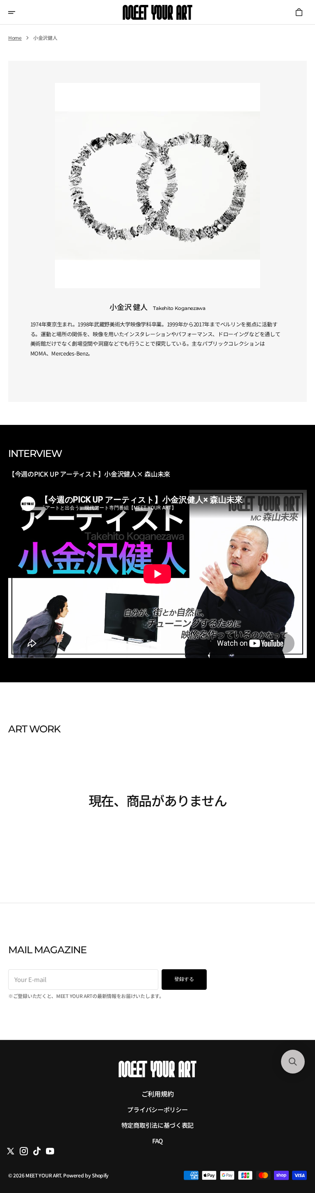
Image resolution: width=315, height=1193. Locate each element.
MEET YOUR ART (43, 1175)
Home (15, 38)
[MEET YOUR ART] (157, 12)
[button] (17, 12)
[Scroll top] (292, 1145)
